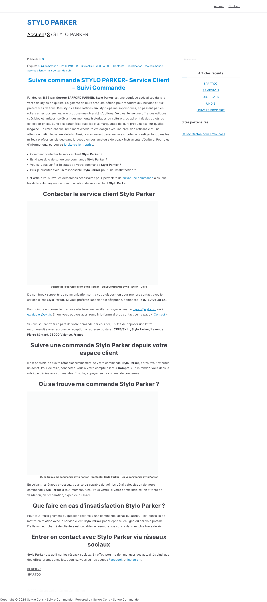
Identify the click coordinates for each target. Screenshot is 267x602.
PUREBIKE (34, 569)
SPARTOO (34, 574)
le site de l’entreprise (78, 144)
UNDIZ (210, 103)
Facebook (116, 559)
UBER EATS (211, 97)
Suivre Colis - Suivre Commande (62, 590)
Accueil (219, 6)
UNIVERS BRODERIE (211, 110)
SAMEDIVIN (211, 90)
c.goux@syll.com (144, 309)
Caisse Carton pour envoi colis (203, 134)
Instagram (134, 559)
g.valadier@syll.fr (39, 314)
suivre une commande (138, 178)
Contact (234, 6)
